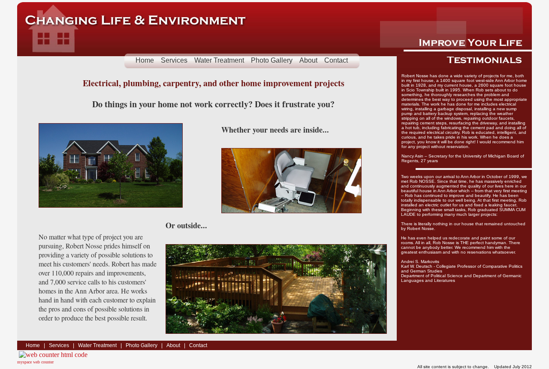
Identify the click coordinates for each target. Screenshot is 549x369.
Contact (336, 60)
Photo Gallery (272, 60)
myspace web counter (35, 362)
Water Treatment (219, 60)
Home (145, 60)
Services (174, 60)
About (308, 60)
